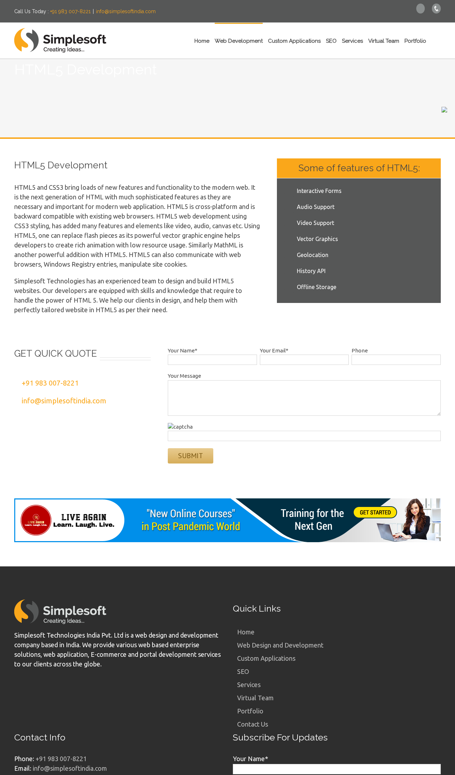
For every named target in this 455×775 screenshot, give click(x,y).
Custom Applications (266, 658)
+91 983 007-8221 (70, 11)
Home (246, 631)
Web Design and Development (280, 645)
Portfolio (250, 710)
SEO (243, 671)
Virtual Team (255, 697)
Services (249, 684)
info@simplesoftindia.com (126, 11)
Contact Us (252, 724)
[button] (433, 40)
